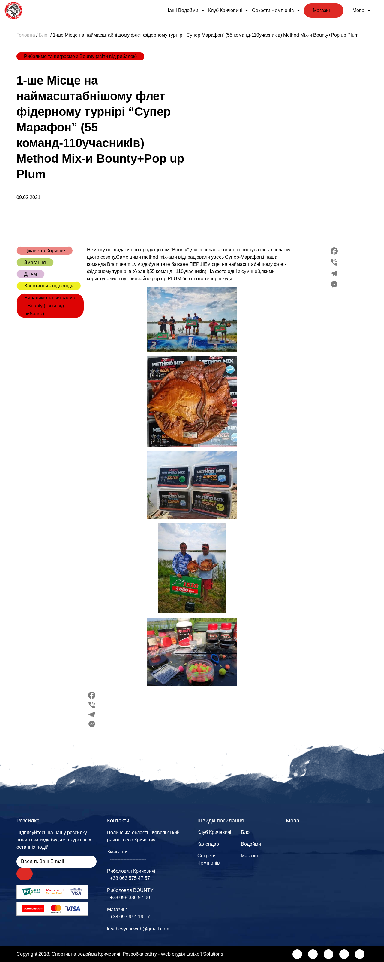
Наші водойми (182, 10)
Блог (246, 832)
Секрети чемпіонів (273, 10)
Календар (208, 844)
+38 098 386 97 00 (130, 897)
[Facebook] (334, 251)
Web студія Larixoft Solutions (192, 954)
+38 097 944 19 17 (130, 916)
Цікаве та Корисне (44, 250)
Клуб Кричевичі (225, 10)
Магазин (322, 10)
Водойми (251, 844)
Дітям (30, 274)
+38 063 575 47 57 (130, 878)
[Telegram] (334, 273)
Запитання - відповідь (48, 285)
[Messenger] (334, 284)
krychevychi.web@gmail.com (138, 928)
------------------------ (128, 859)
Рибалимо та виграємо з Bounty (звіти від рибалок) (80, 56)
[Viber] (334, 262)
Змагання (35, 262)
